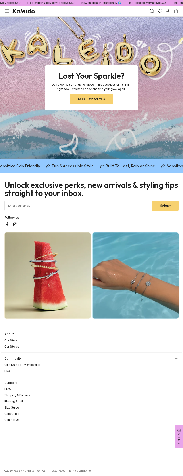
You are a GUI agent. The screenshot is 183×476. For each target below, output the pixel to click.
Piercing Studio (14, 401)
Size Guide (11, 407)
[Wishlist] (160, 11)
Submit (165, 206)
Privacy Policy (57, 470)
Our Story (11, 340)
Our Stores (11, 346)
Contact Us (11, 420)
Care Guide (11, 414)
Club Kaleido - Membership (22, 365)
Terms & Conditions (80, 470)
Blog (7, 371)
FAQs (8, 389)
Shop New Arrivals (91, 99)
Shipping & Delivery (17, 395)
